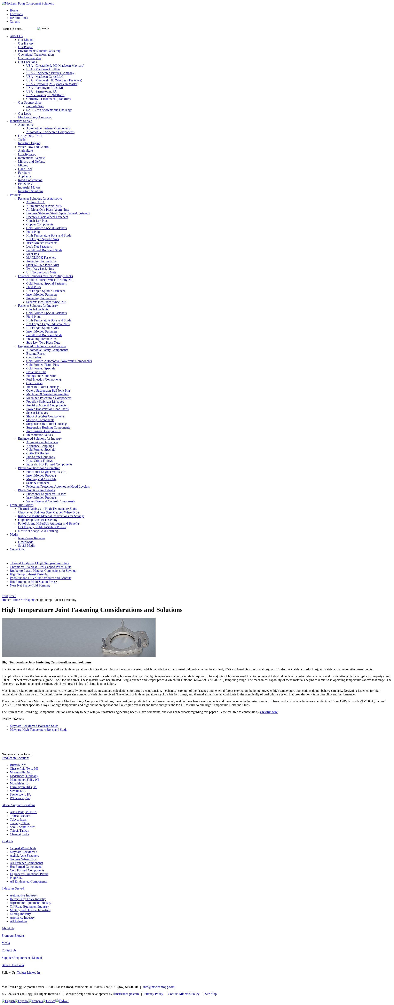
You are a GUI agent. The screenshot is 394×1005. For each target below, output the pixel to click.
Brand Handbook (13, 965)
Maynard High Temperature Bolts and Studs (38, 729)
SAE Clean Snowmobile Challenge (49, 110)
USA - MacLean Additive (43, 69)
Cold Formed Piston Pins (42, 364)
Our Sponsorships (29, 102)
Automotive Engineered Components (50, 132)
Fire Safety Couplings (40, 457)
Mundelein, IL (19, 783)
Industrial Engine (29, 143)
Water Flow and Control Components (50, 501)
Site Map (211, 994)
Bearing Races (35, 353)
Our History (26, 43)
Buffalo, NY (18, 765)
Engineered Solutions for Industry (40, 438)
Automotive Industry (23, 895)
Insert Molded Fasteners (41, 243)
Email (12, 596)
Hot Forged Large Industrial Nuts (48, 324)
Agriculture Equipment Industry (30, 902)
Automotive (25, 124)
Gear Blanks (34, 383)
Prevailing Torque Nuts (41, 261)
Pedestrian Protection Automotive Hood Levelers (58, 486)
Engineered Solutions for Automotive (42, 346)
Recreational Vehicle (31, 158)
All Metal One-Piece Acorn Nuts (47, 209)
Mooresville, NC (21, 772)
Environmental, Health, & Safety (39, 51)
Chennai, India (19, 834)
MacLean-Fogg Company (35, 117)
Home (14, 10)
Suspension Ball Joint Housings (46, 423)
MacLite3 (32, 254)
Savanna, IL (18, 790)
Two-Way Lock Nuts (40, 268)
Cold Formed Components (27, 870)
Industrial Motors (29, 187)
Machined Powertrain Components (48, 398)
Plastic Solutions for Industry (36, 490)
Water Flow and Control (33, 147)
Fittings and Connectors (41, 375)
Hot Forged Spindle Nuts (42, 239)
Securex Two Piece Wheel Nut (46, 302)
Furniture (24, 172)
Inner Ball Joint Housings (42, 387)
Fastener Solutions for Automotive (40, 198)
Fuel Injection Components (43, 379)
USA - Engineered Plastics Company (50, 73)
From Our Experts (21, 505)
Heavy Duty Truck (30, 135)
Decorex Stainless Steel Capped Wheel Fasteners (58, 213)
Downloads (25, 542)
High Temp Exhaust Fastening (37, 519)
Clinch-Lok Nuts (37, 220)
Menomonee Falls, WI (24, 779)
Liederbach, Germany (24, 776)
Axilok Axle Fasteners (24, 855)
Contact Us (17, 549)
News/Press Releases (31, 538)
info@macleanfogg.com (158, 987)
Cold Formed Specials (40, 368)
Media (14, 534)
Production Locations (15, 758)
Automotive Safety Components (47, 350)
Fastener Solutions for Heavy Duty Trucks (45, 276)
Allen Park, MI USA (23, 812)
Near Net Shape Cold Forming (38, 531)
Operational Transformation (36, 54)
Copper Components (39, 224)
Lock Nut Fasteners (39, 246)
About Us (16, 36)
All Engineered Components (28, 881)
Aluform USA (35, 202)
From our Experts (13, 935)
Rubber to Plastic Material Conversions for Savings (51, 516)
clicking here (269, 712)
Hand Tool (25, 169)
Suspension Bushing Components (48, 427)
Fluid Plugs (33, 231)
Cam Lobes (33, 357)
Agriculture (25, 150)
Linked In (33, 972)
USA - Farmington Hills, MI (44, 87)
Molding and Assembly (41, 479)
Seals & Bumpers (37, 483)
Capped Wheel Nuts (23, 848)
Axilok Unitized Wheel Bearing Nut (49, 279)
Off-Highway (27, 154)
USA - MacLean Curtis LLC (45, 76)
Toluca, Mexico (20, 815)
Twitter (21, 972)
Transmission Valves (39, 435)
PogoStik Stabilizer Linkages (45, 401)
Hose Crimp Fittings (39, 460)
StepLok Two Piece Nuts (42, 265)
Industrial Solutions (30, 191)
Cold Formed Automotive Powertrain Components (59, 361)
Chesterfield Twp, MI (24, 768)
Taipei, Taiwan (19, 830)
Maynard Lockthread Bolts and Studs (34, 726)
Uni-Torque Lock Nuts (41, 272)
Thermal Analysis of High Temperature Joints (47, 508)
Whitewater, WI (20, 798)
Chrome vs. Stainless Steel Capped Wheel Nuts (48, 512)
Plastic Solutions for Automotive (39, 468)
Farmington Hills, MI (23, 787)
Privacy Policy (153, 994)
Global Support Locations (18, 805)
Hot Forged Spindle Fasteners (45, 291)
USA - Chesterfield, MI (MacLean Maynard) (55, 65)
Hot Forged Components (26, 866)
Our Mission (26, 39)
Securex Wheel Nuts (23, 859)
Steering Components (40, 420)
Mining (22, 165)
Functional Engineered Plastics (46, 471)
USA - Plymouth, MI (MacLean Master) (52, 84)
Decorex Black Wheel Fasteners (47, 217)
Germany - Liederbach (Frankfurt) (48, 99)
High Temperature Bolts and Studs (48, 235)
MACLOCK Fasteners (41, 257)
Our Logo (24, 113)
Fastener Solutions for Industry (38, 305)
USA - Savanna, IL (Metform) (45, 95)
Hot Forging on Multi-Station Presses (42, 527)
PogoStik (16, 877)
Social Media (26, 545)
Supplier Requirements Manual (22, 957)
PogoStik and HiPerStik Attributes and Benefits (48, 523)
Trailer (22, 139)
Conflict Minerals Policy (183, 994)
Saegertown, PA (20, 794)
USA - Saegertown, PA (41, 91)
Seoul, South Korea (22, 827)
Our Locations (27, 62)
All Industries (18, 921)
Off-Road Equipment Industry (29, 906)
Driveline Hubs (36, 372)
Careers (15, 21)
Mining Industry (20, 914)
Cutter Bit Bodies (37, 453)
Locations (16, 14)
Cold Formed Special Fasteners (46, 228)
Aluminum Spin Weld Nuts (44, 206)
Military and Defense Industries (30, 910)
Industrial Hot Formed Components (49, 464)
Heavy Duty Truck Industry (28, 899)
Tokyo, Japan (18, 819)
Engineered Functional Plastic (29, 874)
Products (15, 195)
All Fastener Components (26, 863)
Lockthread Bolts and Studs (44, 250)
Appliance (24, 176)
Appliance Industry (22, 917)
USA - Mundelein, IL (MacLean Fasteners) (54, 80)
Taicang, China (20, 823)
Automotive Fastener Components (48, 128)
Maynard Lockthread (23, 852)
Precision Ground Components (46, 405)
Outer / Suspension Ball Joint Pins (48, 390)
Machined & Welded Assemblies (47, 394)
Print (5, 596)
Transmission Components (43, 431)
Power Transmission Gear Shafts (47, 409)
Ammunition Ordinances (42, 442)
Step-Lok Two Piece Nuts (43, 342)
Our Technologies (29, 58)
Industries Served (21, 121)
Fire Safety (25, 183)
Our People (25, 47)
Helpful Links (19, 17)
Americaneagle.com (126, 994)
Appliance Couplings (40, 446)
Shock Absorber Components (45, 416)
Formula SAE (35, 106)
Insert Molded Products (41, 475)
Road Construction (30, 180)
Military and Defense (31, 161)
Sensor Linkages (37, 412)
